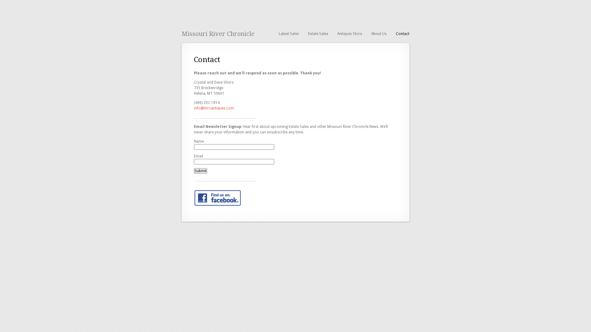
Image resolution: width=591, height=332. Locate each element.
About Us (379, 34)
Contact (402, 34)
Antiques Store (349, 34)
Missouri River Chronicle (218, 34)
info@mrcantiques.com (214, 108)
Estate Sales (318, 34)
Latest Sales (289, 34)
